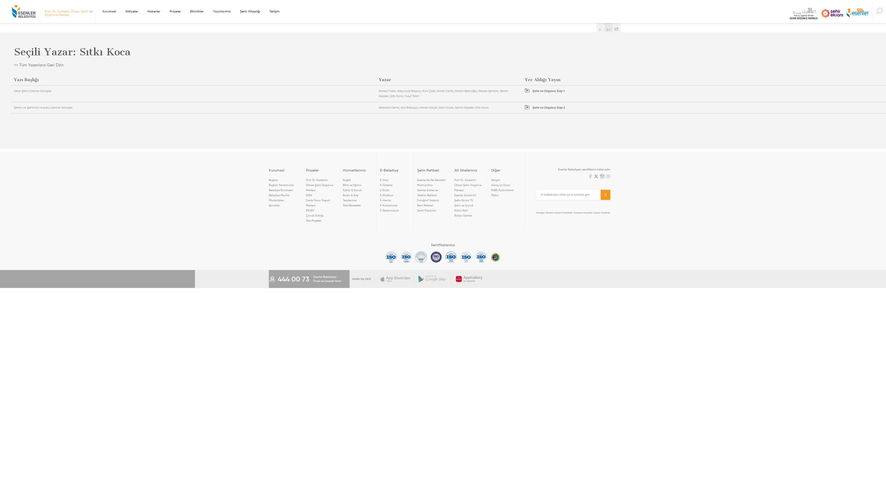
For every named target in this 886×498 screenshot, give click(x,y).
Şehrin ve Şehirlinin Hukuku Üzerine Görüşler (43, 107)
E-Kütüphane (388, 205)
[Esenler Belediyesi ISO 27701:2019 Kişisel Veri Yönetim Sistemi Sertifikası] (436, 257)
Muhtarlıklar (425, 185)
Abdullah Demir (389, 107)
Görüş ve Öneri (500, 185)
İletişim (274, 11)
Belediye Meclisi (279, 195)
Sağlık (347, 180)
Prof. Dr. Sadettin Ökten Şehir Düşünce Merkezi (803, 13)
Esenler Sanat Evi (465, 195)
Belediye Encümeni (281, 190)
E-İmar (384, 180)
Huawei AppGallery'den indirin (469, 279)
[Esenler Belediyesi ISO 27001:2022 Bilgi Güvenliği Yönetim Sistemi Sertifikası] (421, 257)
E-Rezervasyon (389, 210)
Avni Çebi (428, 91)
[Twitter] (596, 176)
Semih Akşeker (464, 107)
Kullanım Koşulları (583, 212)
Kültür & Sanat (352, 190)
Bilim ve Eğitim (352, 185)
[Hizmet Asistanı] (879, 11)
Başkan (273, 180)
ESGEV (310, 210)
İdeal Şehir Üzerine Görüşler (32, 91)
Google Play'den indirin (432, 279)
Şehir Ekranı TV (832, 13)
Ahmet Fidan (387, 91)
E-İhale (384, 190)
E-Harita (385, 200)
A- (600, 29)
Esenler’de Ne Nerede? (431, 180)
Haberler (153, 11)
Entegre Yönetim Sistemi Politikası (554, 212)
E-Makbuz (386, 195)
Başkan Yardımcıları (281, 185)
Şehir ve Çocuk (463, 205)
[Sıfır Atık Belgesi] (495, 257)
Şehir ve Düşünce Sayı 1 (548, 91)
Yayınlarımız (222, 11)
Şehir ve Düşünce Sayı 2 (548, 108)
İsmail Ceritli (445, 91)
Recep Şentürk (488, 91)
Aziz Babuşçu (409, 107)
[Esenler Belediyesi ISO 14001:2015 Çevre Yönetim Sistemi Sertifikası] (406, 257)
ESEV (309, 195)
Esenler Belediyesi (24, 11)
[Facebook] (590, 176)
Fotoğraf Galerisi (428, 200)
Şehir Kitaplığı (250, 11)
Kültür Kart (461, 210)
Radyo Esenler (858, 13)
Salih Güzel (446, 107)
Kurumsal (109, 11)
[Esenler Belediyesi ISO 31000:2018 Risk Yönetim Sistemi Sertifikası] (451, 257)
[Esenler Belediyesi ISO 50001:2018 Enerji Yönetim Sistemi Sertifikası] (481, 257)
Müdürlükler (276, 200)
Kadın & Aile (350, 195)
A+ (608, 29)
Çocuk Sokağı (315, 215)
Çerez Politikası (602, 212)
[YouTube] (608, 176)
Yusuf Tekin (411, 96)
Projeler (175, 11)
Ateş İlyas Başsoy (409, 91)
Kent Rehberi (425, 205)
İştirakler (274, 205)
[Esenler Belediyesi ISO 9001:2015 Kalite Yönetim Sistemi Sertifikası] (391, 257)
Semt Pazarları (426, 210)
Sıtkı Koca (396, 96)
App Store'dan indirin (395, 279)
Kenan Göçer (428, 107)
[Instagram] (602, 176)
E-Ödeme (386, 185)
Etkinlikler (197, 11)
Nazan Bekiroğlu (466, 91)
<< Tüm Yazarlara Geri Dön (39, 65)
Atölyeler (131, 11)
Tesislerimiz (350, 200)
